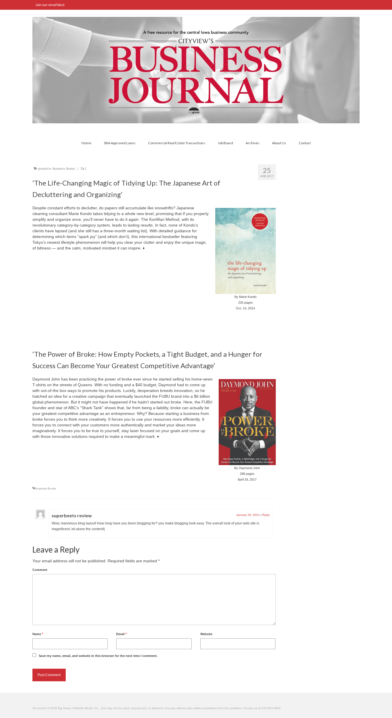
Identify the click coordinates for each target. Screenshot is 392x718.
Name (37, 634)
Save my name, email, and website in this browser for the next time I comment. (98, 655)
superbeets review (72, 515)
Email (121, 634)
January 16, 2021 (248, 514)
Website (206, 634)
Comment (39, 569)
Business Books (64, 168)
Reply (266, 514)
